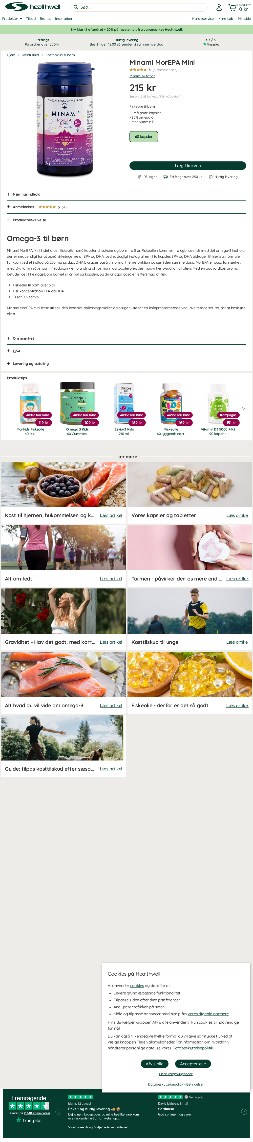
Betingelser (195, 1084)
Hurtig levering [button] (126, 42)
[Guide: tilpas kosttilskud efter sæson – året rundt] (63, 746)
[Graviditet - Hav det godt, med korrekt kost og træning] (63, 619)
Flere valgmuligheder (175, 1074)
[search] (139, 7)
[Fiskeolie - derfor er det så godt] (190, 683)
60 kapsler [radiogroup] (144, 136)
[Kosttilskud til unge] (190, 619)
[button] (238, 7)
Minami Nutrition (142, 76)
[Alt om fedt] (63, 556)
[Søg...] (76, 7)
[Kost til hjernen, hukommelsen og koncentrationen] (63, 493)
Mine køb (225, 18)
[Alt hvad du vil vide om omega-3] (63, 683)
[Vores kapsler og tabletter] (190, 493)
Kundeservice (203, 18)
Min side (244, 18)
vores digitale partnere (208, 1013)
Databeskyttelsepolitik (192, 1047)
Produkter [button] (10, 18)
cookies (137, 985)
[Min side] (217, 7)
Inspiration (63, 18)
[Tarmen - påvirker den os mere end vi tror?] (190, 556)
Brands (45, 18)
